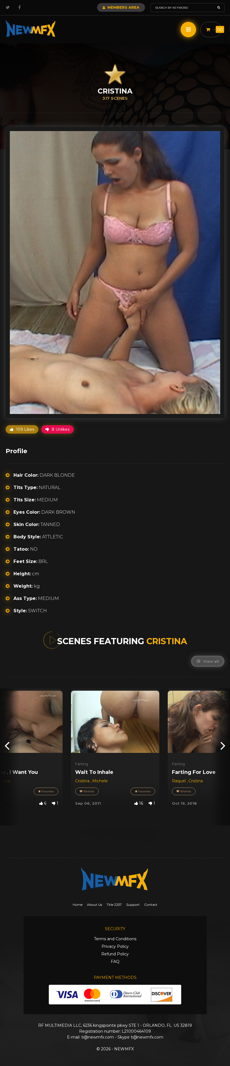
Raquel (179, 780)
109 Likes (24, 429)
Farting (81, 764)
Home (77, 904)
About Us (94, 904)
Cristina (83, 780)
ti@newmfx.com (97, 1037)
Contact (150, 904)
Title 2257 (114, 904)
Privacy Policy (115, 946)
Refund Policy (115, 953)
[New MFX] (31, 29)
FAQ (115, 961)
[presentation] (7, 745)
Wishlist (88, 791)
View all (210, 661)
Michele (100, 780)
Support (133, 904)
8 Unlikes (60, 429)
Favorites (47, 791)
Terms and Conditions (115, 938)
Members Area (122, 7)
